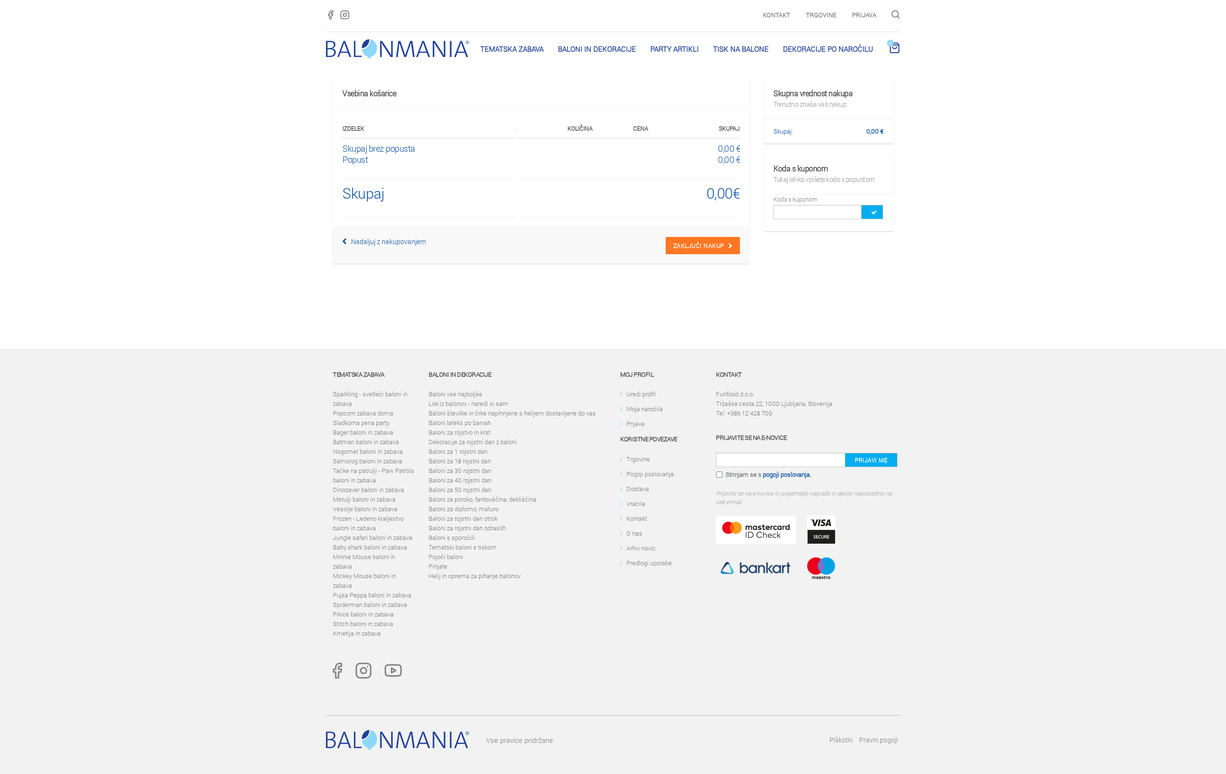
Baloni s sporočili (452, 537)
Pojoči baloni (446, 556)
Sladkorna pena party (361, 422)
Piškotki (841, 739)
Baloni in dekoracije (597, 49)
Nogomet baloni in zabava (368, 451)
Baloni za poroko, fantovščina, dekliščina (482, 499)
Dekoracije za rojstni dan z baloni (473, 441)
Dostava (637, 488)
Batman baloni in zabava (366, 441)
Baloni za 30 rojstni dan (460, 470)
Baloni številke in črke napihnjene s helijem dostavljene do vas (512, 413)
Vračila (635, 503)
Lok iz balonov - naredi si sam (468, 403)
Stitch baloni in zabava (363, 623)
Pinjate (438, 566)
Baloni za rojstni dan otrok (463, 518)
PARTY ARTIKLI (674, 49)
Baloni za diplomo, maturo (464, 509)
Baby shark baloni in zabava (370, 547)
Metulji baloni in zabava (364, 499)
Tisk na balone (741, 49)
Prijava (864, 15)
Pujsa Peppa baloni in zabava (372, 595)
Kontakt (776, 15)
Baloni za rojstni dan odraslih (467, 528)
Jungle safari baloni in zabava (372, 537)
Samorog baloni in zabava (367, 461)
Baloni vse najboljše (455, 394)
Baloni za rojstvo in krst (459, 432)
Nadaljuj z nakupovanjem (386, 241)
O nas (634, 533)
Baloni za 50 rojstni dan (460, 489)
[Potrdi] (872, 212)
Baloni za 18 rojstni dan (460, 461)
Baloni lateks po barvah (460, 422)
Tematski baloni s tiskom (463, 547)
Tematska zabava (512, 49)
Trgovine (821, 15)
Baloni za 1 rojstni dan (458, 451)
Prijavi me (871, 460)
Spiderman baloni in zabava (370, 604)
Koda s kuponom (795, 199)
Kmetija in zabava (357, 633)
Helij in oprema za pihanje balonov (475, 576)
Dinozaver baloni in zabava (368, 489)
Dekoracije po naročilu (828, 49)
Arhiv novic (641, 548)
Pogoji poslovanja (650, 474)
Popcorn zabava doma (363, 413)
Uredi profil (641, 394)
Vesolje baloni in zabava (365, 509)
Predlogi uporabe (649, 563)
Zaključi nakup (700, 245)
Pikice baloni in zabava (363, 614)
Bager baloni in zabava (363, 432)
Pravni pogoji (878, 739)
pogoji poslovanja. (787, 474)
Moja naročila (644, 408)
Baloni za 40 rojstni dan (460, 480)
